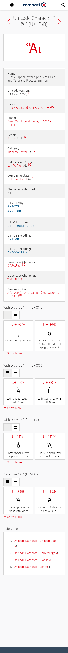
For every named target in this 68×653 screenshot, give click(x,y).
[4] (25, 137)
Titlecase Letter (17, 152)
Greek (11, 138)
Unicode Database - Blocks (31, 560)
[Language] (11, 4)
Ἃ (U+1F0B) (15, 279)
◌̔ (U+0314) (31, 293)
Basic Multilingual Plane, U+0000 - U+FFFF (29, 123)
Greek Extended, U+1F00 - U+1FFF (29, 108)
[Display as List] (16, 315)
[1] (50, 79)
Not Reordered (17, 179)
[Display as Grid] (7, 315)
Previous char (8, 21)
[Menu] (4, 4)
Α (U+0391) (14, 293)
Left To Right (15, 165)
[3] (52, 106)
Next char (59, 21)
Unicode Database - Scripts (31, 567)
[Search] (63, 4)
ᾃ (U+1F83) (14, 265)
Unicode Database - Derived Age (34, 553)
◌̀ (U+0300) (48, 293)
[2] (28, 92)
